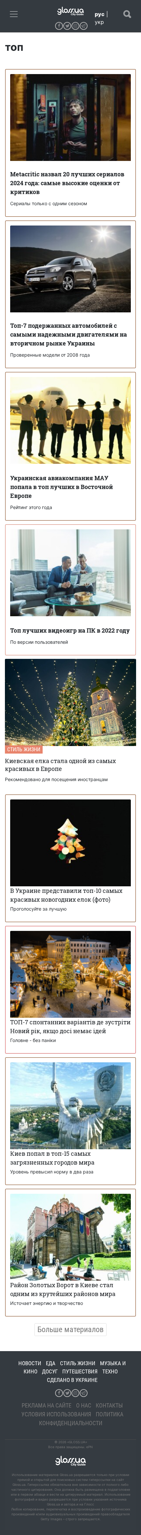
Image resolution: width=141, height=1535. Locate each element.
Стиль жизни (23, 749)
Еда (50, 1363)
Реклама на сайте (46, 1405)
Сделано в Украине (72, 1380)
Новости (29, 1363)
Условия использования (56, 1414)
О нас (83, 1405)
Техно (110, 1371)
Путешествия (80, 1371)
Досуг (50, 1371)
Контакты (109, 1405)
